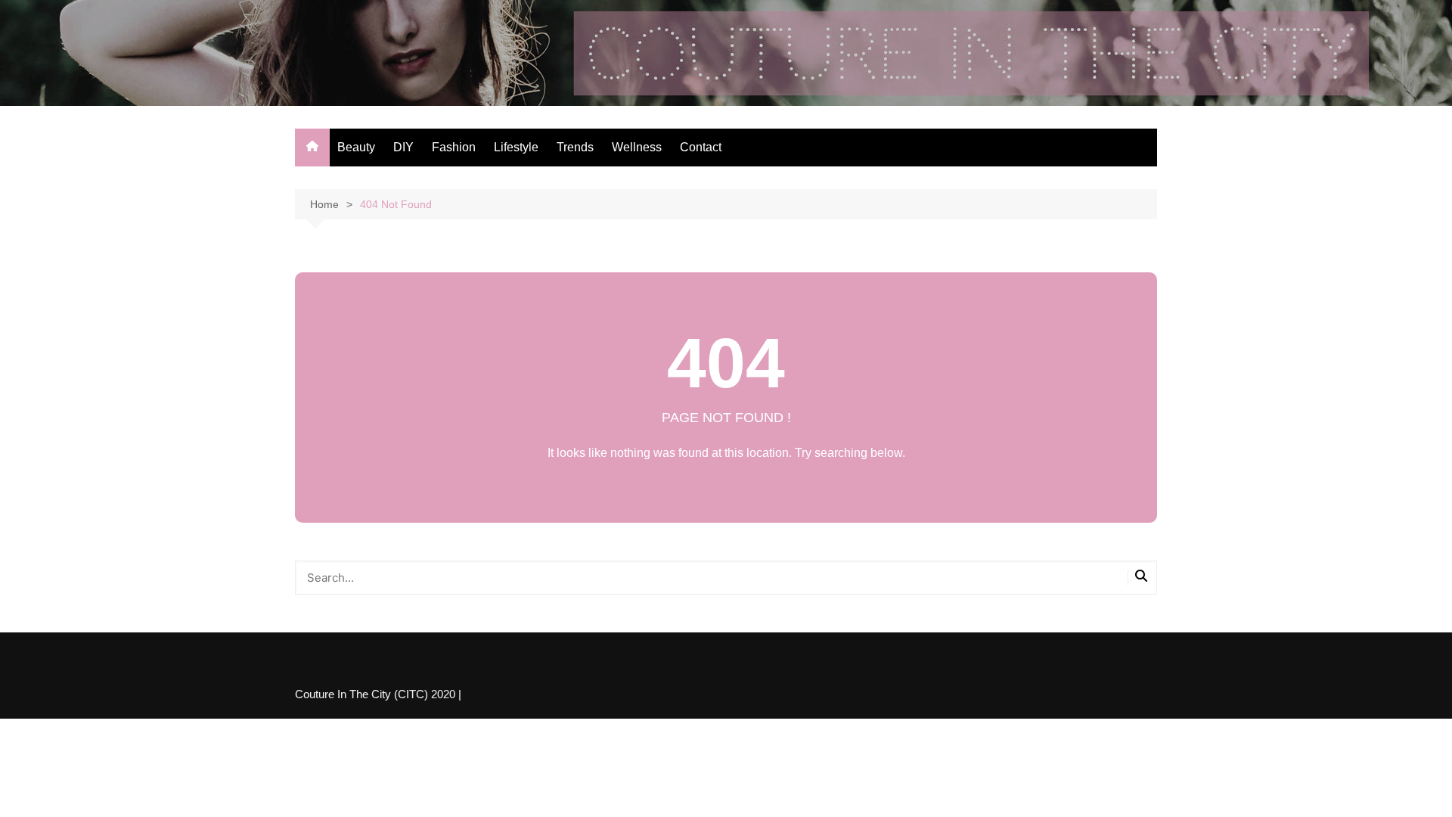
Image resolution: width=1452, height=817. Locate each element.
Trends (575, 147)
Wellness (637, 147)
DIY (403, 147)
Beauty (356, 147)
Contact (700, 147)
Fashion (454, 147)
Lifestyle (516, 147)
